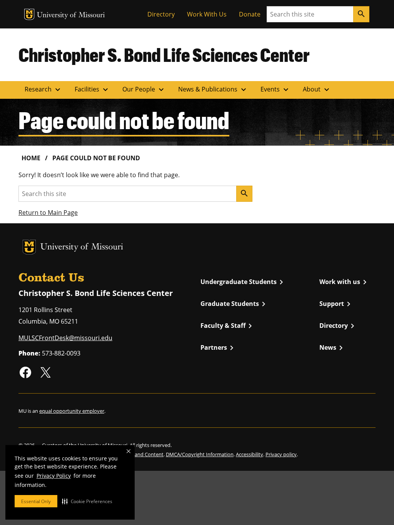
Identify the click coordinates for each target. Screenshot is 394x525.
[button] (87, 501)
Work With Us (207, 14)
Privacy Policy (54, 475)
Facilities (92, 89)
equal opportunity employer (71, 410)
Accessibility (249, 454)
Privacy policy (281, 454)
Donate (249, 14)
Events (275, 89)
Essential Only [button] (36, 501)
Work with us (344, 282)
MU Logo (29, 14)
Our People (144, 89)
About (317, 89)
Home (31, 158)
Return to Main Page (48, 212)
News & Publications (213, 89)
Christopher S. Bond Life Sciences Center (164, 54)
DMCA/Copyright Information (200, 454)
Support (336, 304)
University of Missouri (71, 16)
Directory (161, 14)
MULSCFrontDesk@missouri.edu (65, 338)
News (332, 347)
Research (43, 89)
